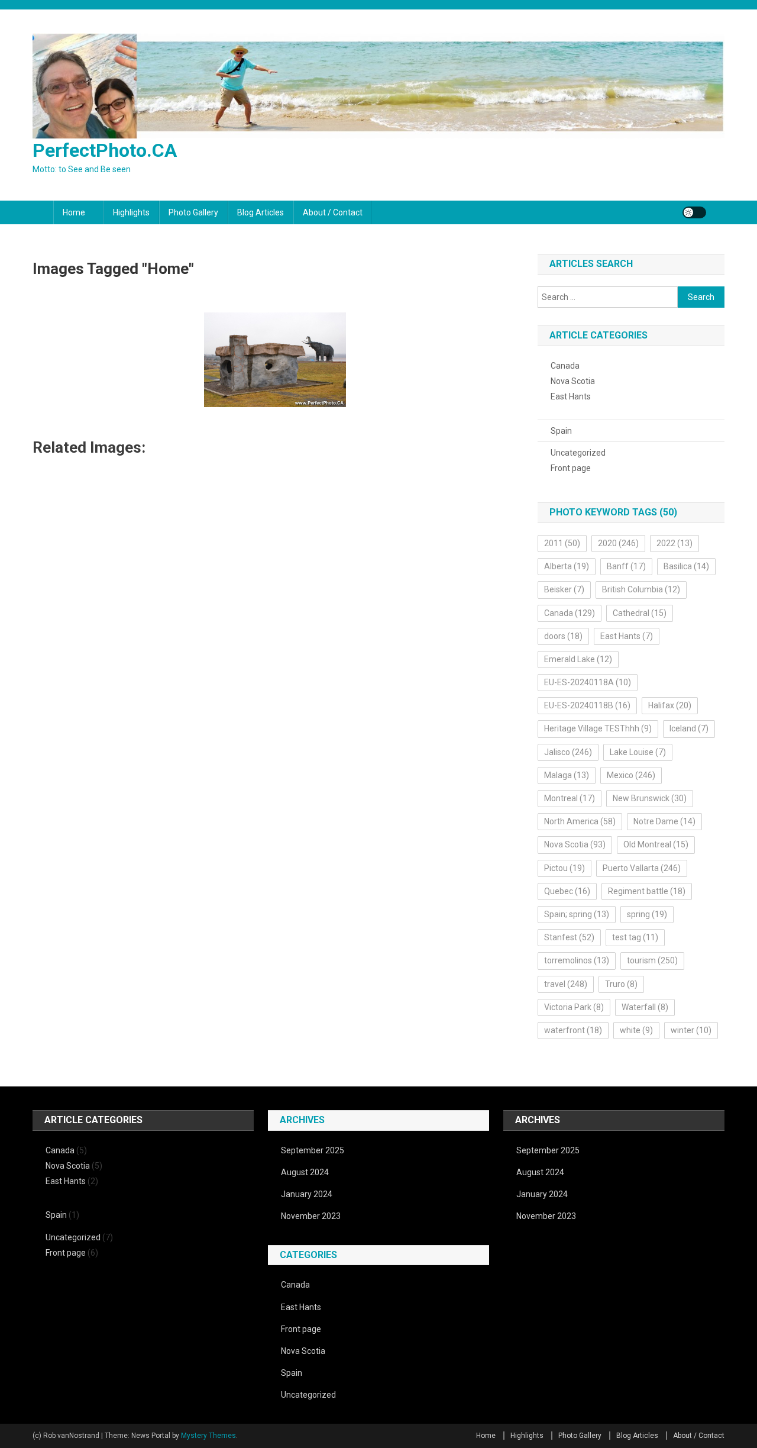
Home (74, 212)
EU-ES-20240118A (587, 682)
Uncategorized (578, 452)
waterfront (573, 1030)
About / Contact (333, 212)
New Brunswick (650, 798)
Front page (571, 468)
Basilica (686, 566)
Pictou (564, 868)
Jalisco (568, 752)
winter (691, 1030)
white (636, 1030)
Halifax (669, 705)
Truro (621, 984)
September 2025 (312, 1150)
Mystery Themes (208, 1435)
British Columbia (641, 589)
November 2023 (311, 1216)
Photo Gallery (193, 212)
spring (647, 914)
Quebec (567, 891)
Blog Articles (260, 212)
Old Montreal (655, 844)
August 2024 (305, 1172)
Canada (565, 365)
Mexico (631, 775)
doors (563, 636)
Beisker (564, 589)
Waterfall (645, 1007)
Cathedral (640, 613)
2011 (562, 543)
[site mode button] (694, 212)
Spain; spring (576, 914)
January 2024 (306, 1194)
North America (580, 821)
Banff (626, 566)
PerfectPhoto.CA (105, 150)
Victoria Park (574, 1007)
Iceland (689, 728)
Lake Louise (638, 752)
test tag (635, 937)
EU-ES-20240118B (587, 705)
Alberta (566, 566)
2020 (618, 543)
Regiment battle (646, 891)
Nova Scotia (573, 381)
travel (565, 984)
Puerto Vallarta (642, 868)
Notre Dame (664, 821)
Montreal (569, 798)
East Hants (571, 396)
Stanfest (569, 937)
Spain (561, 431)
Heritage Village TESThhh (598, 728)
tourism (652, 960)
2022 (674, 543)
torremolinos (576, 960)
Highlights (131, 212)
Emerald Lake (578, 659)
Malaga (566, 775)
